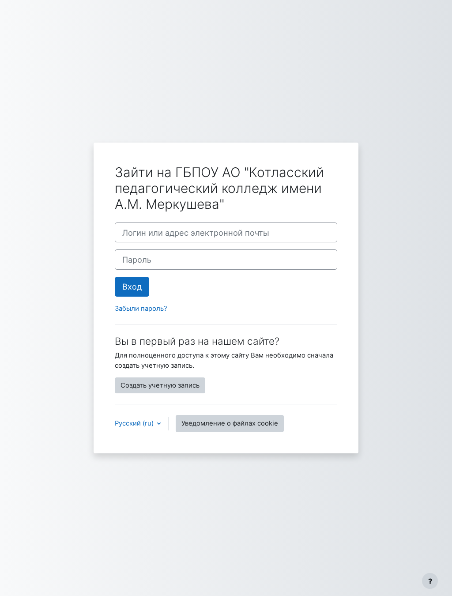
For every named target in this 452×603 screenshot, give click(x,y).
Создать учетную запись (160, 385)
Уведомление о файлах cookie (229, 423)
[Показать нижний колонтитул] (430, 581)
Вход (132, 286)
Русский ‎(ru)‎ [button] (135, 423)
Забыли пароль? (141, 309)
